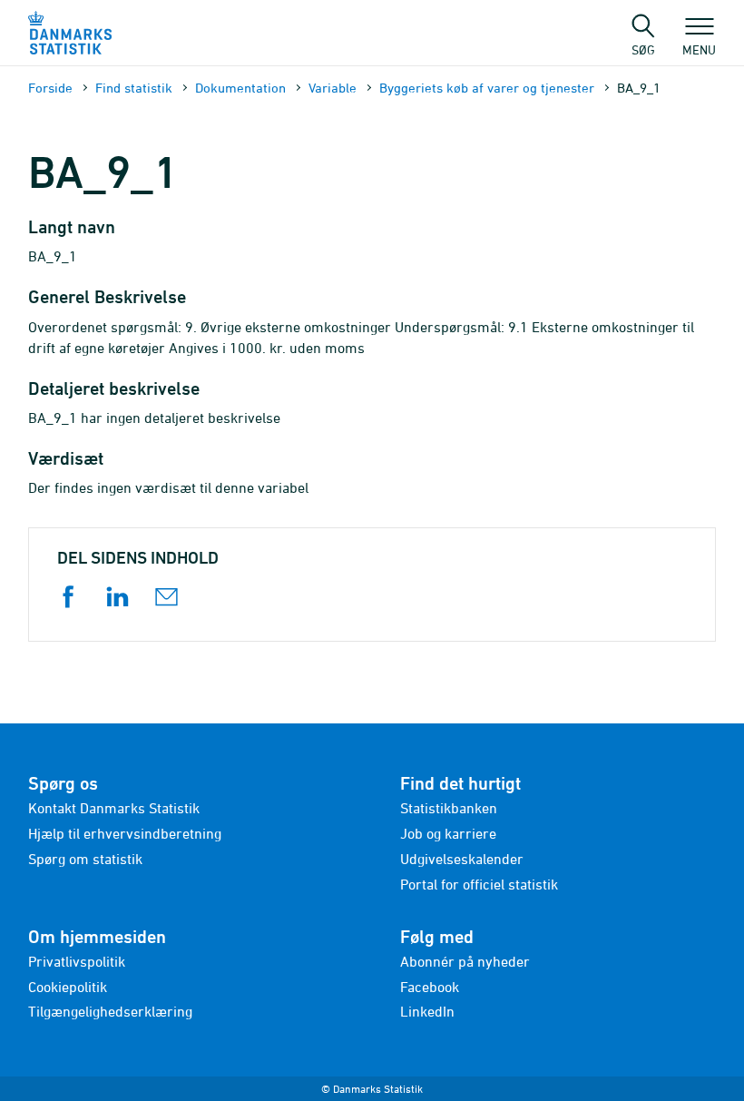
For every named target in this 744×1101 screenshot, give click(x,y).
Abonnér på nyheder (465, 961)
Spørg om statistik (85, 858)
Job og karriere (448, 833)
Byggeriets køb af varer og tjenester (486, 87)
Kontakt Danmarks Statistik (114, 808)
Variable (332, 87)
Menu (699, 49)
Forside (50, 87)
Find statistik (133, 87)
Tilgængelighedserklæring (110, 1011)
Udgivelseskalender (462, 858)
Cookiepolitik (67, 986)
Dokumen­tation (240, 87)
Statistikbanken (448, 808)
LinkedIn (427, 1011)
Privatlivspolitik (76, 961)
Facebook (429, 986)
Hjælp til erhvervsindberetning (124, 833)
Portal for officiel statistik (479, 884)
